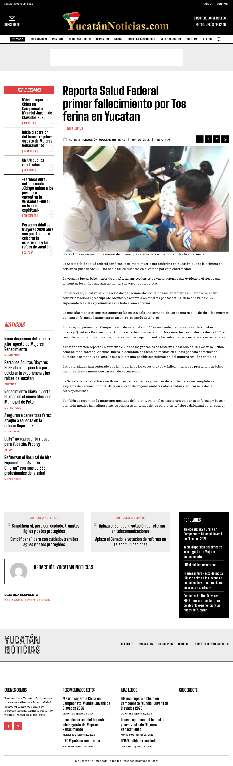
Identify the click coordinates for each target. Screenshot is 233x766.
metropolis (12, 407)
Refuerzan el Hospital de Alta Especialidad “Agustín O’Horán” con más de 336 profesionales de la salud (28, 465)
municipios (30, 151)
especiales (29, 215)
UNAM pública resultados (33, 162)
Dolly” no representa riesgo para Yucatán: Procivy (27, 441)
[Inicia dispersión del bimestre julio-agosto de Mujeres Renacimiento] (11, 136)
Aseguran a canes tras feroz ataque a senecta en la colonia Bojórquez (27, 420)
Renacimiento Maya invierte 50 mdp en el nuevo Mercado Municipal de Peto (27, 397)
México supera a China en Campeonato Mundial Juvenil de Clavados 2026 (37, 108)
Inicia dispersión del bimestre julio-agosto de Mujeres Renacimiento (37, 139)
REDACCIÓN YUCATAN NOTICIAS (103, 139)
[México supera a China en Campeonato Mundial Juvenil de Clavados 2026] (11, 104)
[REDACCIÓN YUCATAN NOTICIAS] (66, 139)
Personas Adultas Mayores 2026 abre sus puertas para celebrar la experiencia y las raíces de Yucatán (37, 235)
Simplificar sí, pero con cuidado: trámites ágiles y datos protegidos (44, 542)
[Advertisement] (116, 57)
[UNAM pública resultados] (11, 164)
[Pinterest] (216, 139)
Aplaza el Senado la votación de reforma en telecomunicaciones (130, 542)
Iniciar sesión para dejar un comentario (27, 599)
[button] (218, 39)
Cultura (28, 252)
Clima (8, 450)
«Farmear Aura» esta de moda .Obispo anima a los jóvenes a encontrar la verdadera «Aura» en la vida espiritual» (38, 195)
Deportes (29, 123)
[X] (208, 139)
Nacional (28, 170)
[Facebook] (200, 139)
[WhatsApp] (225, 139)
